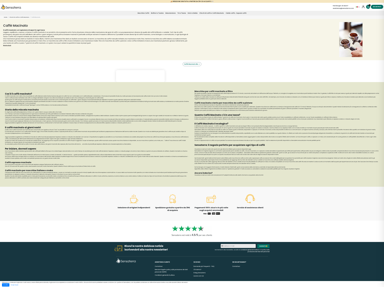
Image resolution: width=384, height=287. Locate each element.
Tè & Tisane (181, 13)
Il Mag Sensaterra (200, 273)
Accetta (5, 285)
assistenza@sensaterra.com (343, 8)
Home (5, 17)
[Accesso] (363, 7)
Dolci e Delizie (193, 13)
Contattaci (158, 266)
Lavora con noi (199, 276)
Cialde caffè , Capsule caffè (236, 13)
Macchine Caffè (143, 13)
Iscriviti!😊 (263, 246)
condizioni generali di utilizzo (250, 250)
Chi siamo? (197, 270)
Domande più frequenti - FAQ (204, 266)
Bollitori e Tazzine (157, 13)
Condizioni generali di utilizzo (165, 275)
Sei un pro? (377, 7)
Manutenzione (170, 13)
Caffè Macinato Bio (191, 64)
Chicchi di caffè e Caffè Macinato (211, 13)
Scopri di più (14, 285)
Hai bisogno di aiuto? (340, 6)
